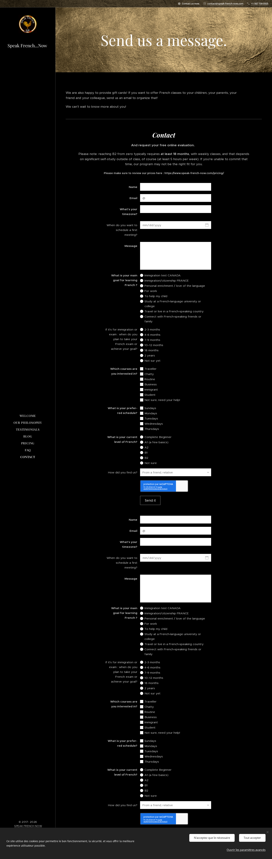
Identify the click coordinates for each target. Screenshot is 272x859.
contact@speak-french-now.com (225, 3)
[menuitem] (27, 416)
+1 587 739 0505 (259, 3)
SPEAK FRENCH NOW (28, 826)
